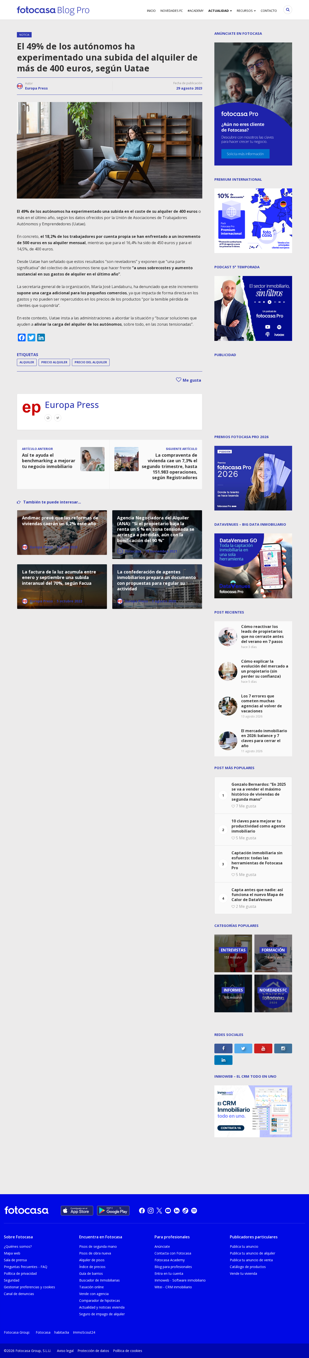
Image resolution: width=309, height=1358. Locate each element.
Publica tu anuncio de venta (251, 1260)
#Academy (196, 10)
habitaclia (61, 1332)
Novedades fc (172, 10)
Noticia (24, 34)
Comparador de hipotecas (99, 1300)
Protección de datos (93, 1350)
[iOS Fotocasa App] (77, 1210)
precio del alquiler (91, 362)
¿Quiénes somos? (18, 1246)
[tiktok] (185, 1210)
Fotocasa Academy (169, 1260)
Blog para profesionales (173, 1266)
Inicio (151, 10)
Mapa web (12, 1253)
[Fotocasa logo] (26, 1210)
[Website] (48, 417)
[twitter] (159, 1210)
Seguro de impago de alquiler (102, 1314)
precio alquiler (54, 362)
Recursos (245, 10)
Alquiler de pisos (92, 1260)
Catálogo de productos (248, 1266)
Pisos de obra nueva (95, 1253)
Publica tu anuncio (244, 1246)
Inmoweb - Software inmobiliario (180, 1280)
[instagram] (151, 1210)
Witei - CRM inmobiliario (173, 1287)
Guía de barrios (91, 1273)
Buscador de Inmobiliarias (99, 1280)
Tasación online (91, 1287)
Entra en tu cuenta (168, 1273)
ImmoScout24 (84, 1332)
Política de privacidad (20, 1273)
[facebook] (142, 1210)
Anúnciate (162, 1246)
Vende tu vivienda (243, 1273)
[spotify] (194, 1210)
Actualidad (218, 10)
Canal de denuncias (19, 1293)
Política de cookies (127, 1350)
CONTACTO (269, 10)
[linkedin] (177, 1210)
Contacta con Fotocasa (172, 1253)
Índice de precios (92, 1266)
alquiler (27, 362)
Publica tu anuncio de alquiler (252, 1253)
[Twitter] (57, 417)
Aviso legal (65, 1350)
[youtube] (168, 1210)
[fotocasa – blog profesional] (53, 9)
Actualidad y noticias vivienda (102, 1307)
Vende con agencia (94, 1293)
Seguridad (11, 1280)
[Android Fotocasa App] (113, 1210)
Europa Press (36, 88)
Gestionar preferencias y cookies (29, 1287)
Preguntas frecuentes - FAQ (25, 1266)
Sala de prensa (15, 1260)
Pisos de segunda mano (98, 1246)
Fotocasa (43, 1332)
